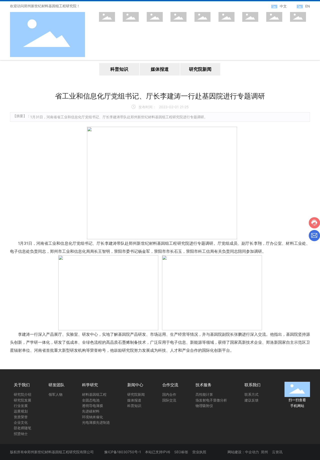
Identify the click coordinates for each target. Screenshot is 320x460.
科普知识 (119, 69)
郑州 (264, 452)
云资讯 (277, 452)
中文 (283, 6)
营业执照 (199, 452)
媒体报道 (160, 69)
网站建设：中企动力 (243, 452)
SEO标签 (181, 452)
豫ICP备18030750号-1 (122, 452)
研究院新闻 (200, 69)
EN (307, 6)
